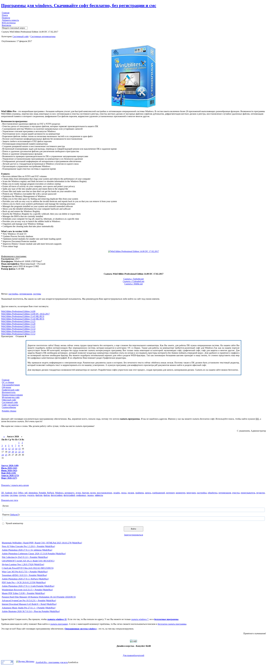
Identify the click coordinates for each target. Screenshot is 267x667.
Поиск (5, 15)
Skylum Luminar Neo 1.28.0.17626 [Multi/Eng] (23, 564)
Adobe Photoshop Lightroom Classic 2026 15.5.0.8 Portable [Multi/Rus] (34, 553)
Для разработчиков (11, 385)
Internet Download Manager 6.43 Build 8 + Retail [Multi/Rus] (29, 604)
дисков (131, 493)
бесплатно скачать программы (172, 624)
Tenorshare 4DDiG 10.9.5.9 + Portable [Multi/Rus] (24, 575)
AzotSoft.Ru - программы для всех (52, 662)
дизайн (116, 493)
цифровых (81, 495)
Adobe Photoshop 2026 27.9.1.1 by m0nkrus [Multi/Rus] (27, 550)
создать (22, 495)
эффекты (99, 495)
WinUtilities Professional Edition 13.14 (18, 329)
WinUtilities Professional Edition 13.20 (18, 324)
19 (9, 452)
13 (13, 449)
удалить (30, 495)
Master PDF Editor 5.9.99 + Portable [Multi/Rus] (23, 593)
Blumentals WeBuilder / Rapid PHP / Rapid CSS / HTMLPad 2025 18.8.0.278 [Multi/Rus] (42, 543)
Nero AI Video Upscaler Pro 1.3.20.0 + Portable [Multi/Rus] (28, 546)
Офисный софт (9, 400)
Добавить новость (10, 20)
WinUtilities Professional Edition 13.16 (18, 331)
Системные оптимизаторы (42, 36)
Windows (59, 493)
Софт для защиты (10, 405)
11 (6, 449)
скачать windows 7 (139, 619)
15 (19, 449)
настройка (13, 294)
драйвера (139, 493)
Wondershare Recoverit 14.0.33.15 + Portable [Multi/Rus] (27, 590)
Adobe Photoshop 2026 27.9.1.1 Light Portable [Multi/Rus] (28, 586)
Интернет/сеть (8, 392)
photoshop (33, 493)
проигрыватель (248, 493)
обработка (212, 493)
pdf (25, 493)
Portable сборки (9, 411)
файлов (38, 495)
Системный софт (21, 36)
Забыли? (14, 514)
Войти (133, 529)
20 (13, 452)
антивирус (70, 493)
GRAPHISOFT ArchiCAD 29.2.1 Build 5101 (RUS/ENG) (28, 561)
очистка (236, 493)
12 (9, 449)
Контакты (6, 25)
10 (3, 449)
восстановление (104, 493)
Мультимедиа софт (11, 397)
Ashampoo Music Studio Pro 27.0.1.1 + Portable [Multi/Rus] (28, 608)
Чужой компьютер (14, 523)
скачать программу (59, 624)
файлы (47, 495)
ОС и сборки (8, 382)
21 (16, 452)
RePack (50, 493)
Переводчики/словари (12, 395)
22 (19, 452)
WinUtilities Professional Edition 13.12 (18, 334)
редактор (260, 493)
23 (23, 452)
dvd (15, 493)
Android (8, 493)
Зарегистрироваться (133, 535)
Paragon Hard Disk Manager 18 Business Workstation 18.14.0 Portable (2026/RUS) (39, 597)
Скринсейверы (9, 407)
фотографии (56, 495)
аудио (78, 493)
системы (37, 294)
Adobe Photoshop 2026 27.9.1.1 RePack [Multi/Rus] (25, 579)
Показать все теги (9, 500)
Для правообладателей (133, 655)
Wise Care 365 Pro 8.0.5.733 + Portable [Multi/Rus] (25, 571)
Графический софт (10, 390)
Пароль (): (11, 514)
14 (16, 449)
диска (123, 493)
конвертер (180, 493)
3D (2, 493)
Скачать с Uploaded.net (133, 281)
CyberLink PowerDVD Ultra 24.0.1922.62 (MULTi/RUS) (28, 568)
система (5, 495)
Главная (5, 13)
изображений (158, 493)
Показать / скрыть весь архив (15, 485)
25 (6, 455)
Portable (42, 493)
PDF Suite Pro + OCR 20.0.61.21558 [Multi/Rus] (24, 582)
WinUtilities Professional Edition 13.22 (18, 326)
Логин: (5, 506)
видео (93, 493)
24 (3, 455)
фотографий (69, 495)
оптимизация (25, 294)
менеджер (191, 493)
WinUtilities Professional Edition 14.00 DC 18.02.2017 (25, 314)
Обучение (6, 387)
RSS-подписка (9, 23)
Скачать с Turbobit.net (133, 279)
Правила (6, 18)
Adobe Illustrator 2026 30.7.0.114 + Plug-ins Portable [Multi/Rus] (31, 611)
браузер (85, 493)
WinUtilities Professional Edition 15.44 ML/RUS (22, 319)
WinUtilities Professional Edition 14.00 (18, 311)
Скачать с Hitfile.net (133, 284)
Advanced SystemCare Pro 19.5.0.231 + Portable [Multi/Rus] (29, 600)
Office (20, 493)
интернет (170, 493)
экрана (90, 495)
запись (148, 493)
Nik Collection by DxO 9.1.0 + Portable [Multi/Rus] (25, 557)
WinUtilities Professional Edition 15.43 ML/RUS (22, 316)
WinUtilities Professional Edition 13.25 (18, 321)
